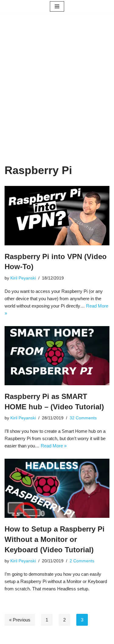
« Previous (19, 619)
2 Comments (82, 561)
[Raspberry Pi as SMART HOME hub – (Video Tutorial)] (57, 356)
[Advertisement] (57, 97)
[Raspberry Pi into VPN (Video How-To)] (57, 215)
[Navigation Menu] (57, 6)
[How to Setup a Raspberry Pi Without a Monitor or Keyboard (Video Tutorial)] (57, 488)
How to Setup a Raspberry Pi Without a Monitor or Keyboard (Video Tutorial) (55, 539)
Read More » (54, 445)
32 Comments (83, 418)
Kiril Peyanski (23, 278)
